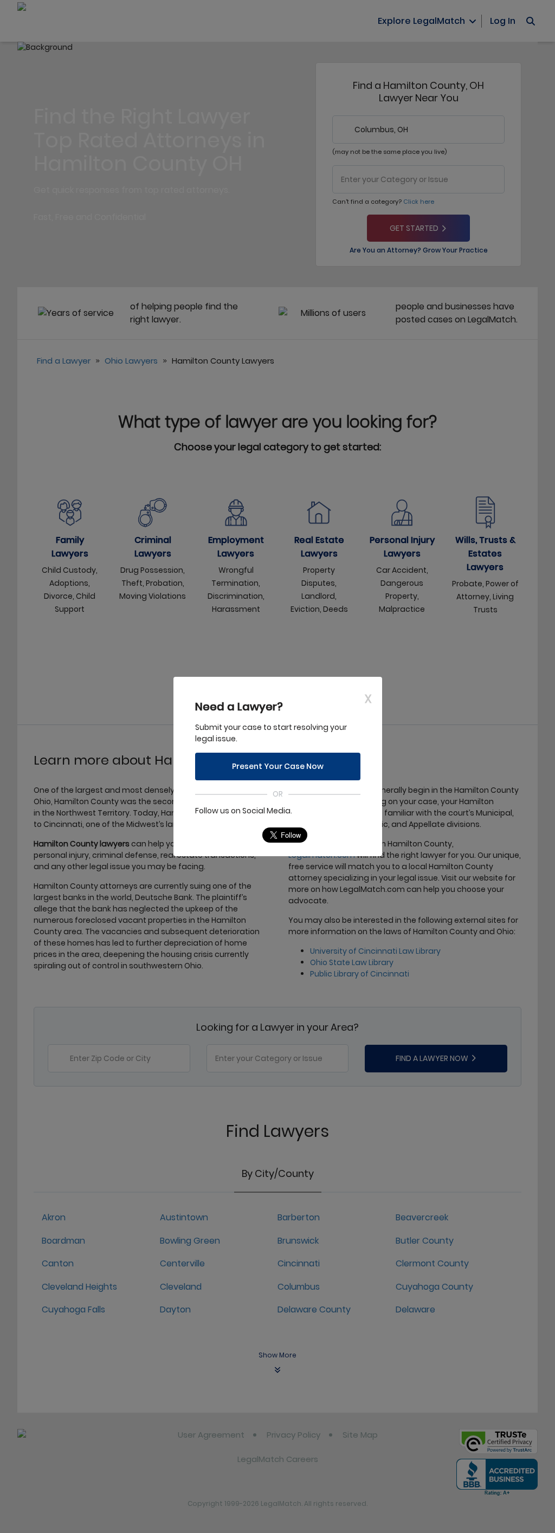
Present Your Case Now (278, 766)
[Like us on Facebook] (224, 835)
